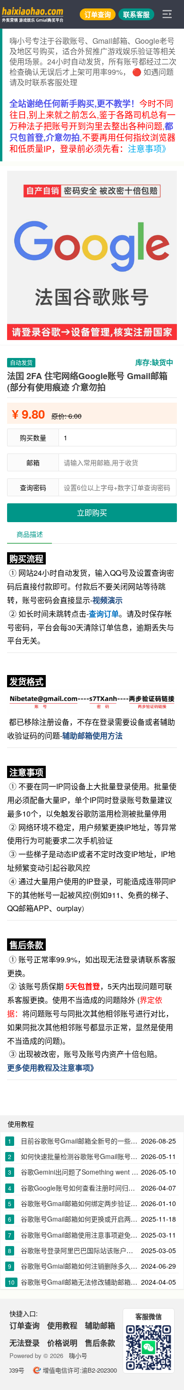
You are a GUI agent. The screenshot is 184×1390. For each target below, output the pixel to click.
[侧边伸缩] (167, 14)
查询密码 (33, 487)
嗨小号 (78, 1355)
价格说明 (62, 1342)
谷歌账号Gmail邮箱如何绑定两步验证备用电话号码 (95, 1203)
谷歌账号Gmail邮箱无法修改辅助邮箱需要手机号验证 (99, 1282)
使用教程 (62, 1325)
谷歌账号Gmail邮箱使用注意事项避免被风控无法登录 (99, 1234)
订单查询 (97, 14)
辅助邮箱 (100, 1325)
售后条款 (100, 1342)
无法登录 (24, 1342)
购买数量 (33, 437)
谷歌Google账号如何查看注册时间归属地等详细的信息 (101, 1187)
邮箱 (33, 462)
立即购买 (92, 512)
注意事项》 (149, 148)
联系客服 (136, 14)
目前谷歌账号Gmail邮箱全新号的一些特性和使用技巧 (99, 1140)
